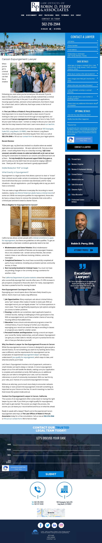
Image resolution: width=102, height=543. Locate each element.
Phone (9, 450)
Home (22, 15)
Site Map (51, 535)
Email (9, 455)
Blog (72, 15)
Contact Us (51, 539)
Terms (85, 140)
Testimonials (65, 15)
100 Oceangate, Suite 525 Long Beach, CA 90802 (64, 503)
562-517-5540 (38, 504)
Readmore (83, 290)
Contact (78, 15)
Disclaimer (51, 537)
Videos (57, 15)
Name (9, 444)
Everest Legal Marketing (63, 532)
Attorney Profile (81, 250)
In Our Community (31, 15)
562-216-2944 (51, 24)
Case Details (8, 461)
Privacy (81, 140)
